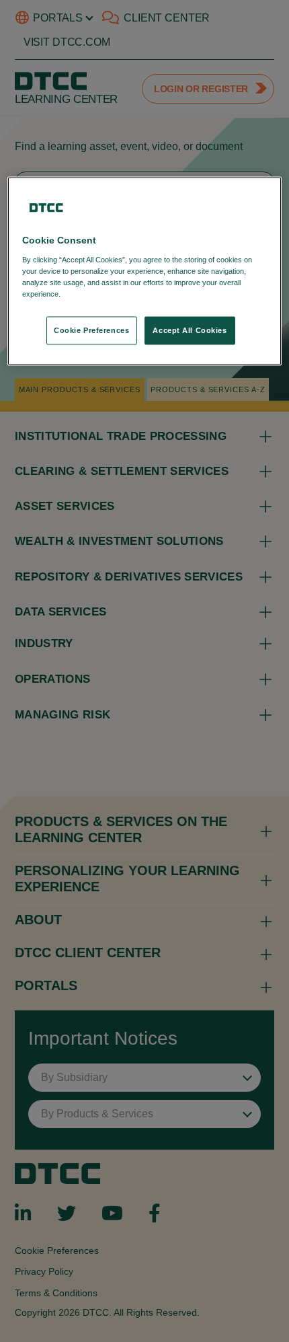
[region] (144, 271)
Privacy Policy (90, 294)
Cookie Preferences (91, 330)
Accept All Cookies (189, 330)
